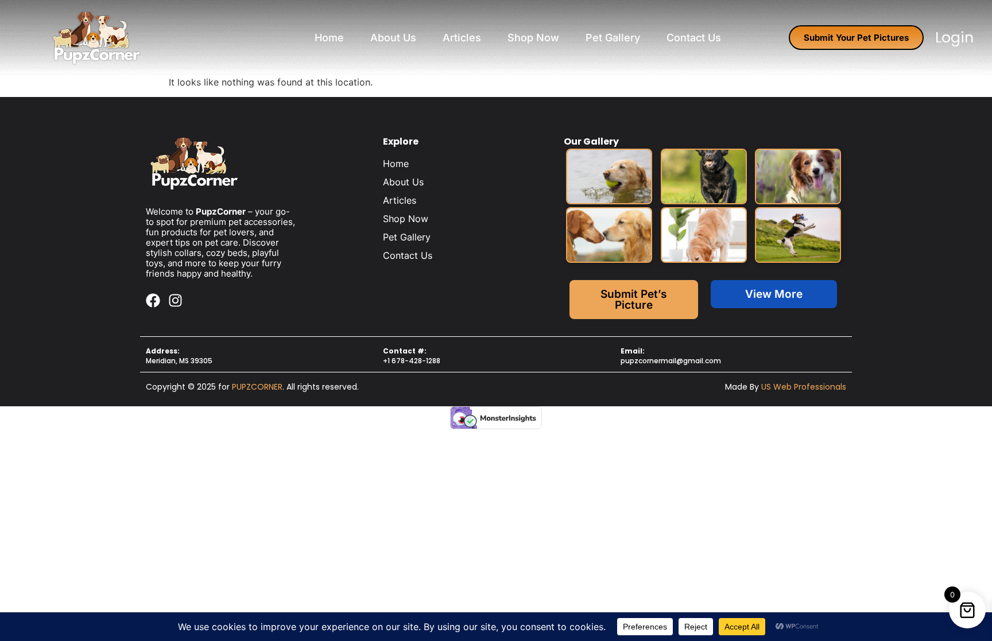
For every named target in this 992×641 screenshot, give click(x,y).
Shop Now (533, 38)
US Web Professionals (803, 387)
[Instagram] (175, 300)
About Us (393, 38)
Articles (462, 38)
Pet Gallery (613, 38)
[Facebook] (153, 300)
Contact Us (693, 38)
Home (329, 38)
